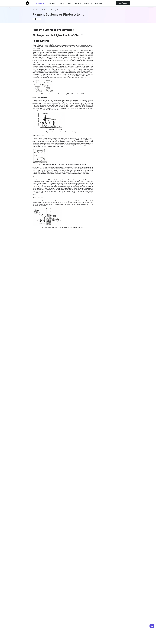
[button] (152, 626)
